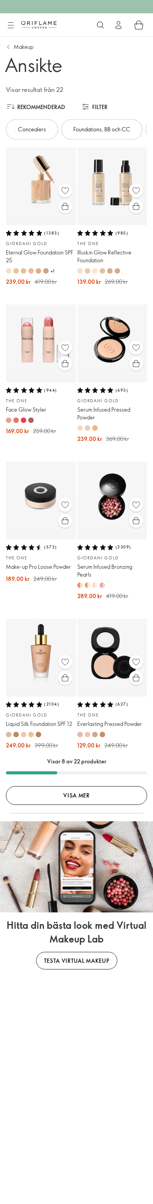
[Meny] (10, 25)
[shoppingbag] (139, 25)
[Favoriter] (65, 190)
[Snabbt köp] (65, 206)
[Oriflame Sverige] (38, 24)
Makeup (23, 46)
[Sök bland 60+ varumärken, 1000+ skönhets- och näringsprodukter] (100, 25)
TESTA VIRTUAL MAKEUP (76, 960)
